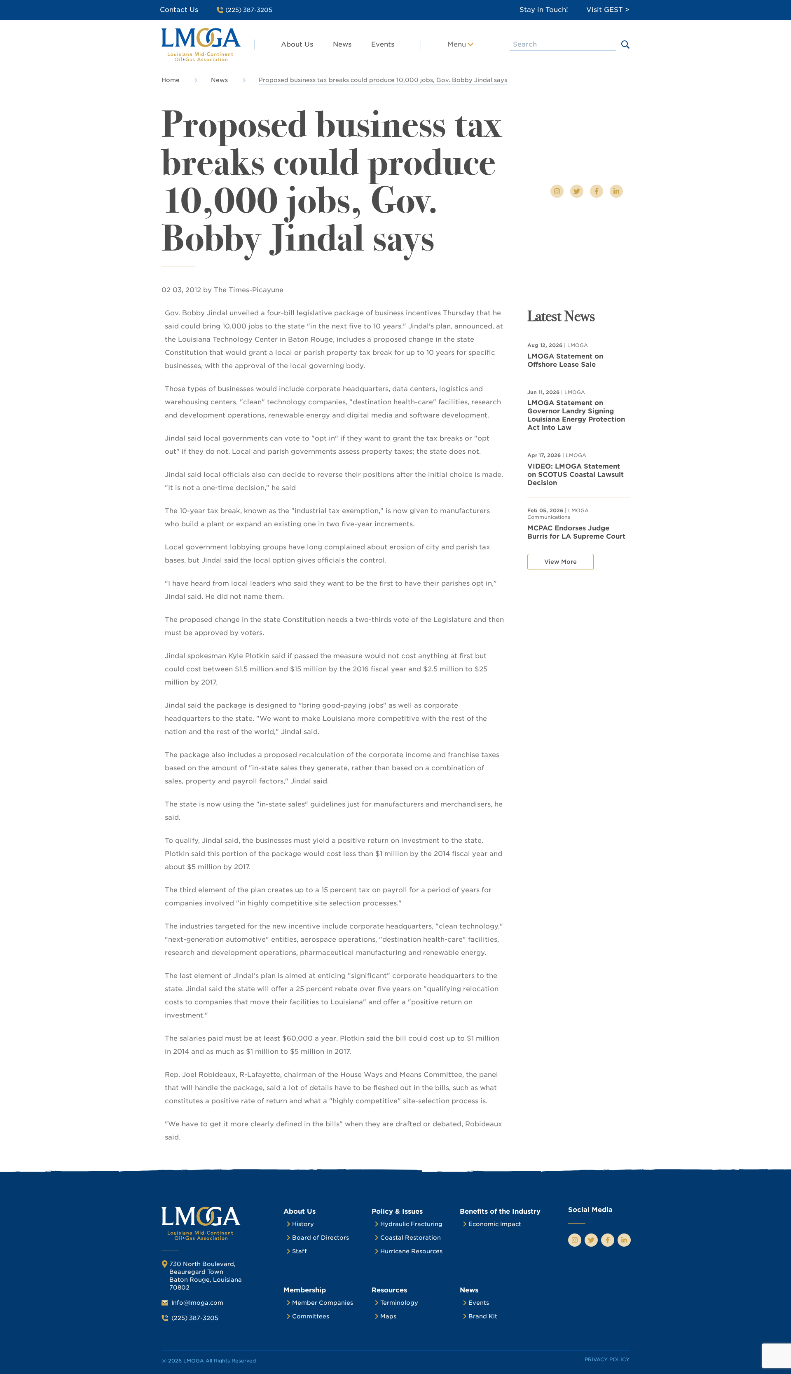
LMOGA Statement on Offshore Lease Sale (565, 360)
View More (560, 561)
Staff (299, 1251)
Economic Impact (494, 1224)
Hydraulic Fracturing (411, 1224)
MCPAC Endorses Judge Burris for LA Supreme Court (576, 532)
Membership (304, 1290)
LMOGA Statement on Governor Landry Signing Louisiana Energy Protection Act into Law (576, 415)
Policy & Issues (397, 1211)
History (303, 1224)
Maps (388, 1316)
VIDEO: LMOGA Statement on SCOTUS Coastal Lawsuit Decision (575, 474)
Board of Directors (320, 1237)
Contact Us (179, 10)
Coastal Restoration (410, 1237)
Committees (310, 1316)
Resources (389, 1290)
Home (170, 80)
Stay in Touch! (544, 10)
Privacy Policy (607, 1359)
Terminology (399, 1302)
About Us (297, 44)
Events (382, 44)
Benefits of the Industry (500, 1211)
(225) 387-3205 (194, 1318)
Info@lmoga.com (197, 1302)
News (342, 44)
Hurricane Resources (411, 1251)
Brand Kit (482, 1316)
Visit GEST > (608, 10)
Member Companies (322, 1302)
